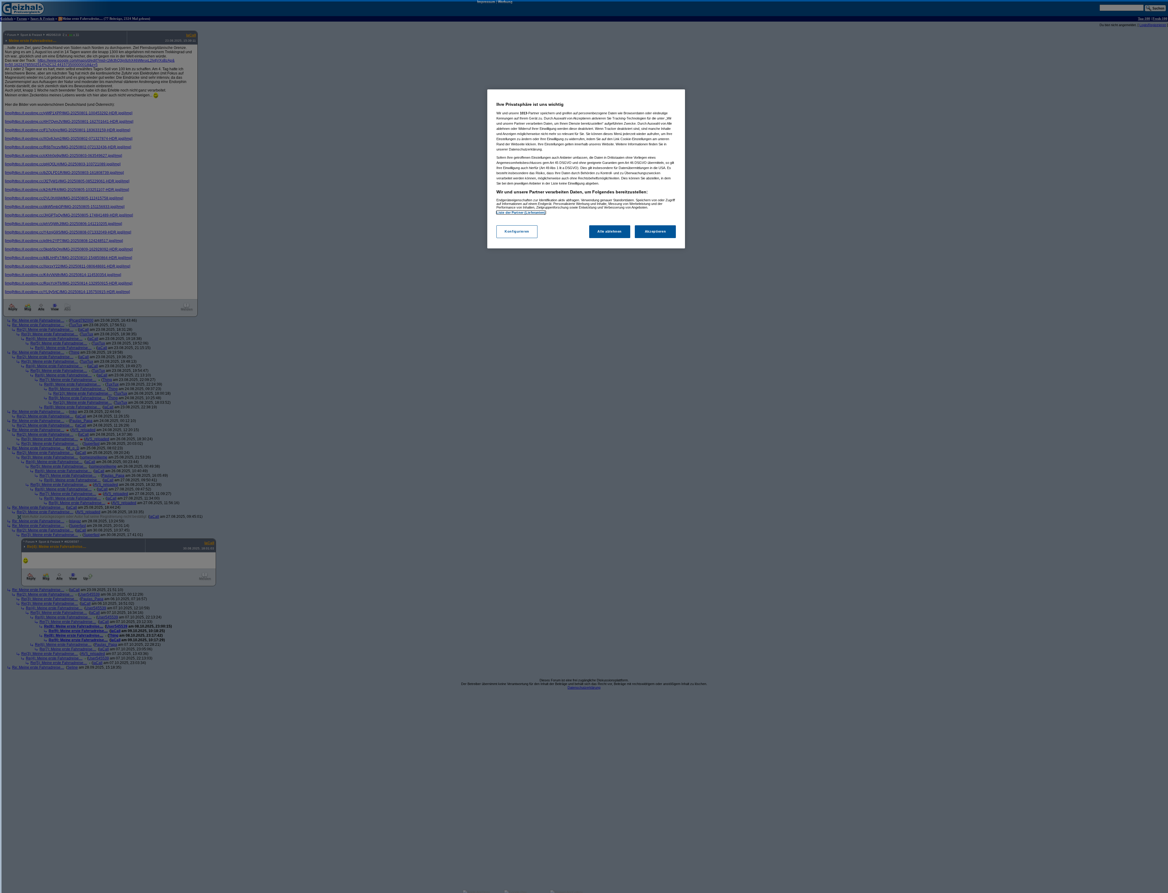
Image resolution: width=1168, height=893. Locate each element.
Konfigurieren (517, 231)
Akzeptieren (655, 231)
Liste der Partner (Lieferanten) (521, 212)
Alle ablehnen (609, 231)
